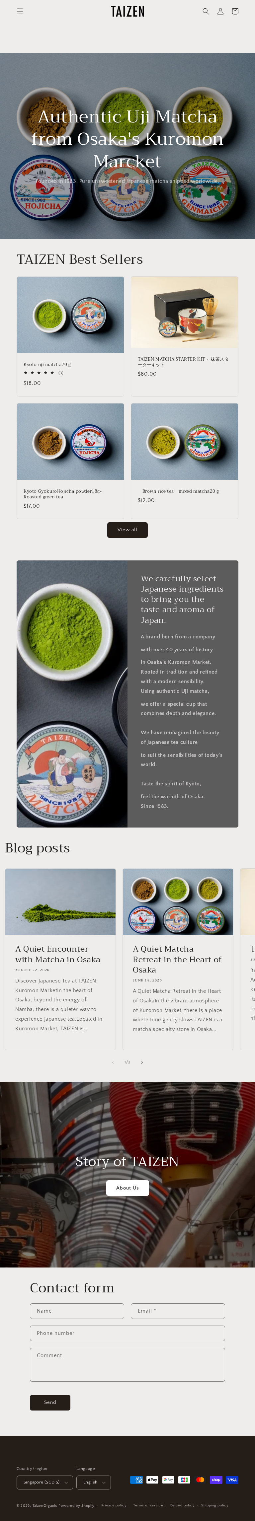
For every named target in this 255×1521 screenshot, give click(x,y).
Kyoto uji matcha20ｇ (48, 365)
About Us (127, 1188)
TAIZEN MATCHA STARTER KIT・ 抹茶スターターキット (183, 362)
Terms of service (148, 1505)
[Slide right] (142, 1062)
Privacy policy (114, 1505)
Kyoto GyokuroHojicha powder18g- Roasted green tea (65, 494)
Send (50, 1402)
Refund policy (182, 1505)
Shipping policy (215, 1505)
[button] (20, 11)
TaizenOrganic (45, 1506)
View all (127, 530)
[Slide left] (113, 1062)
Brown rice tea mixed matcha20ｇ (179, 491)
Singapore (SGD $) (42, 1482)
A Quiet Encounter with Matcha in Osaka (58, 954)
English (90, 1482)
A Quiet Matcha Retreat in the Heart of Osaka (177, 959)
